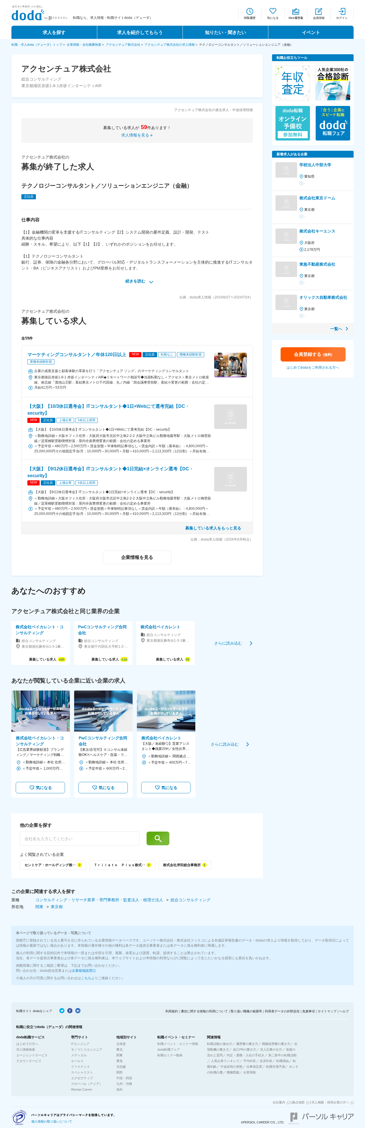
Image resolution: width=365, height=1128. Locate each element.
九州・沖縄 (124, 1083)
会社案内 (279, 1102)
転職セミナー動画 (169, 1055)
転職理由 (282, 1061)
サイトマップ (327, 1011)
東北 (119, 1049)
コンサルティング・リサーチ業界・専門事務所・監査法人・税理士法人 (99, 900)
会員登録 (319, 17)
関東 (39, 906)
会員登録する (313, 354)
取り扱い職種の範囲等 (246, 1011)
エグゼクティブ (82, 1078)
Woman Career (81, 1089)
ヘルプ (344, 1011)
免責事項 (308, 1011)
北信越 (121, 1066)
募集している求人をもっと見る (213, 528)
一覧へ (336, 328)
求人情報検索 (25, 1049)
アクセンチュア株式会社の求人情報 (170, 44)
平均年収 (249, 1061)
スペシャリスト (82, 1072)
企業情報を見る (137, 557)
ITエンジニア (80, 1043)
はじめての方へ (27, 1043)
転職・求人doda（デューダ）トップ (36, 44)
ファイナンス (80, 1066)
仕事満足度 (254, 1066)
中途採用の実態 (231, 1066)
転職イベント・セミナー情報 (177, 1043)
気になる (273, 17)
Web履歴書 (296, 17)
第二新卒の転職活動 (282, 1055)
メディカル (79, 1055)
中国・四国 (124, 1078)
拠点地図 (298, 1102)
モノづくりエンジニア (86, 1049)
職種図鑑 (233, 1072)
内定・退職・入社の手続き (245, 1055)
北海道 (121, 1043)
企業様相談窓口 (84, 971)
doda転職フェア (168, 1049)
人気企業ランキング (225, 1061)
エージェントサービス (32, 1055)
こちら (86, 978)
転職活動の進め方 (219, 1043)
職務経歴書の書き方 (276, 1043)
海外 (119, 1089)
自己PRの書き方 (244, 1049)
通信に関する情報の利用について (204, 1011)
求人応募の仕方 (271, 1049)
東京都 (57, 906)
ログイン (342, 17)
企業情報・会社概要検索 (84, 44)
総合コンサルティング (190, 900)
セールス (77, 1061)
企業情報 (249, 1072)
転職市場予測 (275, 1066)
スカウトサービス (28, 1061)
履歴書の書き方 (247, 1043)
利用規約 (171, 1011)
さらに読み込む (228, 643)
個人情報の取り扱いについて (51, 1121)
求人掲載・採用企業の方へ (330, 1102)
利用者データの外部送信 (282, 1011)
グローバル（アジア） (86, 1083)
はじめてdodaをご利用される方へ (313, 368)
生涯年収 (266, 1061)
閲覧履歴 (250, 17)
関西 (119, 1072)
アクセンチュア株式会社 (123, 44)
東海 (119, 1061)
